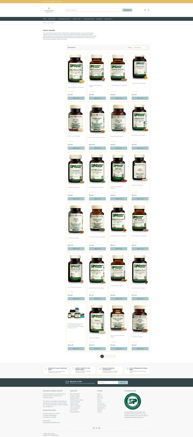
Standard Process (88, 18)
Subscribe (123, 382)
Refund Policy (101, 408)
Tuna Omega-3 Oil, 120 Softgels (76, 87)
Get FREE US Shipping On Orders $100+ (52, 1)
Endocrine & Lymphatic (76, 400)
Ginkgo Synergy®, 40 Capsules (118, 85)
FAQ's (99, 400)
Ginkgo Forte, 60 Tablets (116, 136)
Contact (99, 412)
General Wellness (75, 402)
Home (44, 18)
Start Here (51, 18)
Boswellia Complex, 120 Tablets (97, 137)
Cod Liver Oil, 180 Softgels (138, 83)
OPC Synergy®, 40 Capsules (139, 235)
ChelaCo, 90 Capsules (137, 185)
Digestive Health (74, 398)
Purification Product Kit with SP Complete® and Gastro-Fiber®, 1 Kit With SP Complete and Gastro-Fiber (76, 326)
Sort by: (130, 47)
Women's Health (74, 412)
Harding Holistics (51, 433)
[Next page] (114, 356)
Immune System (75, 408)
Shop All (99, 402)
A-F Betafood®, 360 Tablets (96, 187)
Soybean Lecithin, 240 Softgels (118, 235)
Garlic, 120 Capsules (94, 338)
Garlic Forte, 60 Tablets (74, 136)
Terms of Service (101, 406)
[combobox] (98, 10)
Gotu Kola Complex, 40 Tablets (97, 237)
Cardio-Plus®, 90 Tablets (116, 285)
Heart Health (50, 22)
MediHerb (99, 18)
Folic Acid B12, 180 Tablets (74, 287)
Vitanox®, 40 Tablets (137, 336)
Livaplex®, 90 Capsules (74, 187)
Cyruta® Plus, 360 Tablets (138, 288)
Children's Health (75, 396)
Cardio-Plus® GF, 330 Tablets (96, 288)
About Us (99, 396)
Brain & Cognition (75, 394)
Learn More (107, 18)
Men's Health (73, 410)
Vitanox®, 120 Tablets (73, 238)
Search (128, 10)
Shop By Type (76, 18)
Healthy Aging (74, 404)
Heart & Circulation (75, 406)
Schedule (99, 410)
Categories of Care (63, 18)
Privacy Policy (101, 404)
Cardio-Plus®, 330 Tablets (138, 135)
